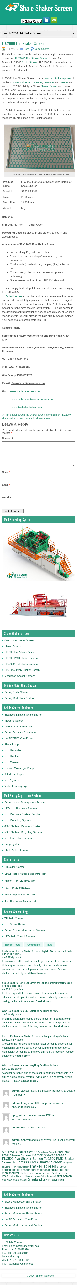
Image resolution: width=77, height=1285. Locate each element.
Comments (33, 944)
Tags (49, 944)
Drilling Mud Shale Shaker (19, 698)
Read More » (38, 973)
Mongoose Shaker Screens (19, 675)
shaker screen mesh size (35, 1173)
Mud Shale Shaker (14, 924)
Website (6, 497)
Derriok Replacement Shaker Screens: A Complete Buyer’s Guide (35, 1036)
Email (6, 484)
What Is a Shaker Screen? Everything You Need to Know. (30, 1065)
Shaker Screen (48, 86)
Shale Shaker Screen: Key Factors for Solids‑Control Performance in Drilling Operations (37, 984)
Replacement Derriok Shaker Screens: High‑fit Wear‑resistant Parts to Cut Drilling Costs (38, 952)
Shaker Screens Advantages (39, 1176)
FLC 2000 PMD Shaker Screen (22, 669)
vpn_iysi (17, 1115)
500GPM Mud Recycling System (23, 832)
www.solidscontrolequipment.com (32, 399)
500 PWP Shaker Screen (19, 1152)
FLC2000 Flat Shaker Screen (31, 58)
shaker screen (42, 1166)
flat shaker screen (15, 414)
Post (26, 49)
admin (16, 1090)
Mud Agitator (23, 1167)
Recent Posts (12, 944)
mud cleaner (35, 82)
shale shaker (19, 82)
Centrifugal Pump (46, 1152)
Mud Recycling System (17, 820)
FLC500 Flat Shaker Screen (20, 652)
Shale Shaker (29, 62)
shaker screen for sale (35, 1169)
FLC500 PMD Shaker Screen (21, 658)
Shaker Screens (16, 1176)
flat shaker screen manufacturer (43, 414)
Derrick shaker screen (49, 1155)
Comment (7, 438)
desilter (64, 82)
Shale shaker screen (46, 1179)
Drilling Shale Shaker (16, 692)
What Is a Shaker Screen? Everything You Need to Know (30, 1011)
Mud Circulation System (18, 838)
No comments (41, 49)
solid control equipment (57, 78)
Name (6, 472)
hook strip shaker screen (38, 418)
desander (48, 82)
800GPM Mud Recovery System (22, 826)
